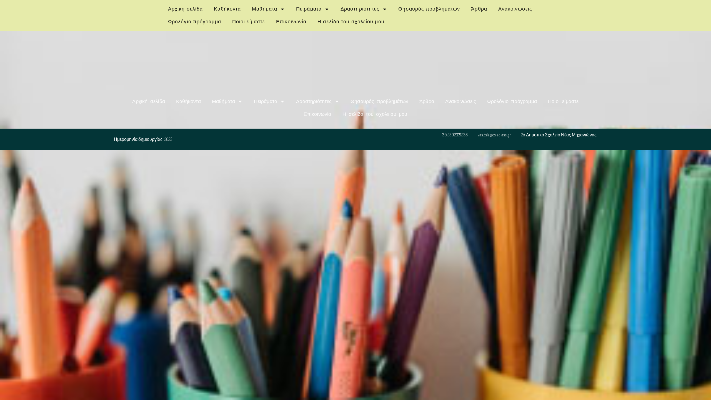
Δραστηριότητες (360, 9)
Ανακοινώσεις (515, 9)
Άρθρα (479, 9)
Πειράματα (309, 9)
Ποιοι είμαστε (248, 21)
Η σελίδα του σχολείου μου (350, 21)
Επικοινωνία (291, 21)
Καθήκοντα (227, 9)
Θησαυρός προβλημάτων (429, 9)
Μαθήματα (264, 9)
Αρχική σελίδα (185, 9)
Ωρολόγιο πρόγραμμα (194, 21)
